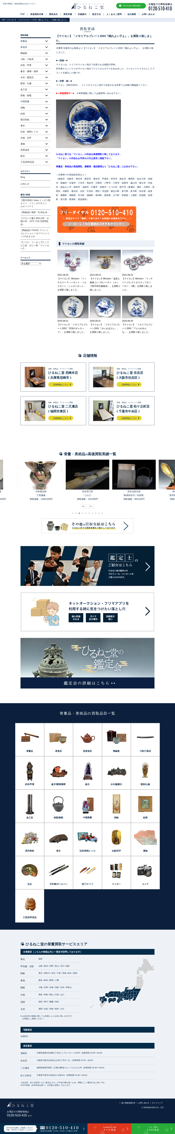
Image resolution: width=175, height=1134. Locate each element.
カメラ (145, 884)
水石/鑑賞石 (116, 784)
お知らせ (25, 184)
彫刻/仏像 (145, 784)
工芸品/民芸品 (27, 162)
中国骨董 (87, 817)
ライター (116, 884)
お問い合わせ (148, 14)
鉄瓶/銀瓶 (58, 817)
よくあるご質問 (114, 14)
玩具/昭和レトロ (87, 851)
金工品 (24, 89)
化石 (29, 884)
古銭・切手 (26, 138)
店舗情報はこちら (60, 384)
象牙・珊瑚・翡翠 (29, 71)
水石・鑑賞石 (27, 77)
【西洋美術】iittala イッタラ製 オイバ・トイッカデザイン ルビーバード (36, 203)
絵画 (23, 113)
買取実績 (67, 14)
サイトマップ (157, 1103)
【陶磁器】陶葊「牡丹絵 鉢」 (35, 212)
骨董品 (29, 751)
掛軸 (23, 107)
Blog (23, 177)
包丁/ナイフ (87, 884)
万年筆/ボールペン (58, 884)
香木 (23, 126)
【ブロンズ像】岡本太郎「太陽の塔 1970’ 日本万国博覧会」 (35, 221)
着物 (23, 144)
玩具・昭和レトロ (29, 132)
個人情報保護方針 (128, 1103)
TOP (22, 14)
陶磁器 (24, 53)
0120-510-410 (19, 1115)
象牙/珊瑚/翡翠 (58, 784)
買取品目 (53, 14)
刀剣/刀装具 (145, 751)
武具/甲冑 (29, 784)
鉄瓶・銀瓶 (26, 95)
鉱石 (23, 156)
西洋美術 (25, 120)
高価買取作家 (36, 14)
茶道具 (58, 751)
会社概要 (131, 14)
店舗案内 (82, 14)
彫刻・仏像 (26, 83)
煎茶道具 (25, 150)
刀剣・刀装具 (27, 59)
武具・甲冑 (26, 65)
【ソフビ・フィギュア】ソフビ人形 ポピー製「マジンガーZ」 (35, 245)
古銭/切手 (116, 851)
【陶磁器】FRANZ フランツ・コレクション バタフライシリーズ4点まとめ (35, 233)
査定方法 (96, 14)
